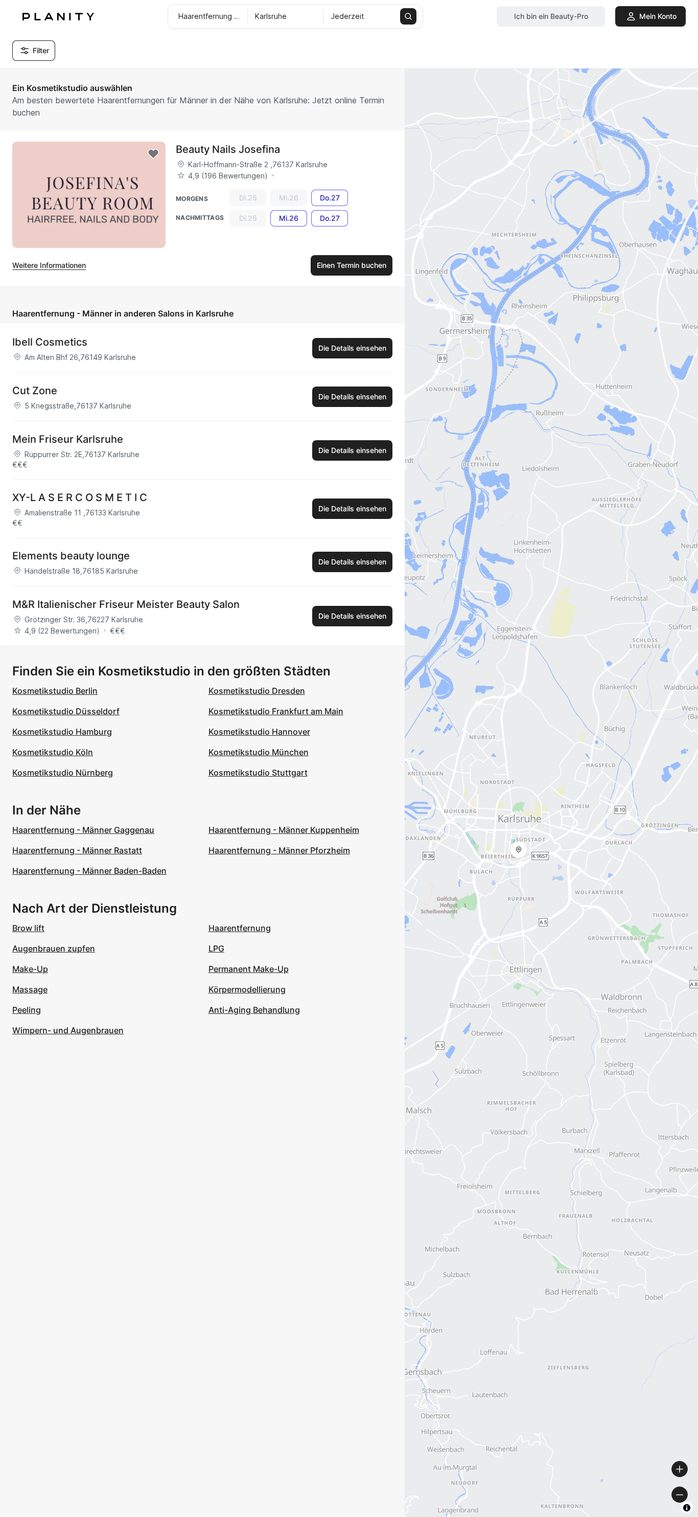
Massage (30, 989)
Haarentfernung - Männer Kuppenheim (283, 830)
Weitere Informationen (49, 265)
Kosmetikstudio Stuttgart (258, 772)
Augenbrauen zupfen (53, 948)
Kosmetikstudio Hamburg (62, 732)
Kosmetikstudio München (258, 752)
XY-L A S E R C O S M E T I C (79, 497)
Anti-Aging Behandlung (254, 1010)
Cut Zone (34, 390)
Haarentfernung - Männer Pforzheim (279, 850)
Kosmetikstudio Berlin (55, 691)
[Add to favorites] (153, 154)
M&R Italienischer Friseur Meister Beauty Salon (126, 604)
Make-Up (30, 969)
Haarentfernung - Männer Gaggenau (83, 830)
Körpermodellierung (247, 989)
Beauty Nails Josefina (228, 149)
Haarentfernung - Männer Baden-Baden (89, 871)
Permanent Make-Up (248, 969)
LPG (216, 948)
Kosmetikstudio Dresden (256, 691)
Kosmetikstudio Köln (52, 752)
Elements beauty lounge (71, 556)
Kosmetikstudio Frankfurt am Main (275, 711)
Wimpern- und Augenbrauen (68, 1030)
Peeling (26, 1010)
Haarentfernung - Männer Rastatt (77, 850)
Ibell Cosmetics (49, 342)
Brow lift (28, 928)
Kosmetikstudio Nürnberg (62, 772)
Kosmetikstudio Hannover (259, 732)
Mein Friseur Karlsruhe (67, 439)
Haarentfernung (239, 928)
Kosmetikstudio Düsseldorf (66, 711)
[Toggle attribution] (687, 1508)
